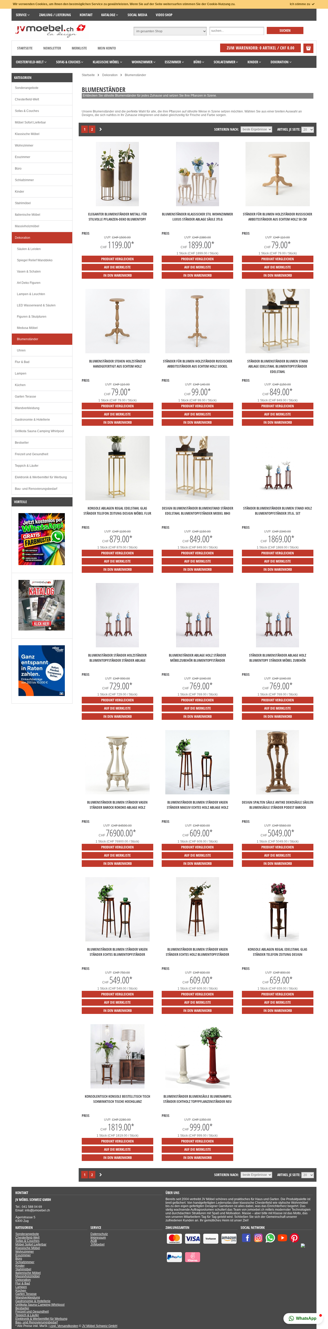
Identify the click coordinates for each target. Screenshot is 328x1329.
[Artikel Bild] (41, 564)
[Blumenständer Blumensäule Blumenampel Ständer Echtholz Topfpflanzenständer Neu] (197, 1087)
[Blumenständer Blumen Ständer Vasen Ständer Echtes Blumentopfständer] (117, 940)
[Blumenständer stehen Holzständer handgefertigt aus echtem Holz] (117, 352)
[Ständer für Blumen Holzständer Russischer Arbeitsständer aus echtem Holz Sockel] (197, 352)
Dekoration (22, 238)
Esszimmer (22, 157)
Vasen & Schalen (29, 271)
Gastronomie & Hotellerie (32, 419)
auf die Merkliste (117, 267)
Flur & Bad (22, 362)
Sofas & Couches (27, 111)
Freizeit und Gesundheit (31, 454)
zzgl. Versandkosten (64, 1326)
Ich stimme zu (300, 4)
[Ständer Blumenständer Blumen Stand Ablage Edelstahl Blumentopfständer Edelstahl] (277, 352)
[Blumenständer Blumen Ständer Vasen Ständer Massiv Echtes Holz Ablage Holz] (197, 793)
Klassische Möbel (27, 134)
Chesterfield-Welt (27, 99)
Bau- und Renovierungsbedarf (36, 489)
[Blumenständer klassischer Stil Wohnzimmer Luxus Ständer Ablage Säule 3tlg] (197, 205)
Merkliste (79, 48)
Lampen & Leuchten (31, 294)
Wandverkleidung (27, 408)
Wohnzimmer (24, 145)
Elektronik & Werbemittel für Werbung (41, 477)
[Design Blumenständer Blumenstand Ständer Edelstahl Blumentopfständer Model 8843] (197, 499)
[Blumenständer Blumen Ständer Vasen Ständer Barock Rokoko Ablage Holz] (117, 793)
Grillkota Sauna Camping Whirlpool (39, 431)
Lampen (20, 373)
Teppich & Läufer (26, 466)
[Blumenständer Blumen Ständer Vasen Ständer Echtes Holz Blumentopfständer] (197, 940)
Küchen (20, 385)
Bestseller (22, 442)
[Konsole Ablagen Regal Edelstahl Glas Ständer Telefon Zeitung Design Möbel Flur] (117, 499)
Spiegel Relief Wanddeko (35, 260)
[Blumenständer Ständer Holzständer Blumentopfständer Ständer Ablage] (117, 646)
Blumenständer (27, 339)
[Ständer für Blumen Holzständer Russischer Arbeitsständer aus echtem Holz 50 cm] (277, 205)
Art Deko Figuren (28, 283)
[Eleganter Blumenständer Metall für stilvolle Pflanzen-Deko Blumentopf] (117, 205)
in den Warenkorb (117, 275)
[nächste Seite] (100, 129)
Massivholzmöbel (27, 226)
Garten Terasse (25, 396)
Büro (18, 168)
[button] (303, 1318)
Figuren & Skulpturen (31, 316)
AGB (93, 1241)
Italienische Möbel (27, 214)
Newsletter (52, 48)
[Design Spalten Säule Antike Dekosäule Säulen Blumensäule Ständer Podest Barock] (277, 793)
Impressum (98, 1237)
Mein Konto (107, 48)
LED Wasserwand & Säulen (36, 305)
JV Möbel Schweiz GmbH (99, 1326)
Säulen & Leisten (29, 249)
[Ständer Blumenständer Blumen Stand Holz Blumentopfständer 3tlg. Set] (277, 499)
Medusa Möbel (27, 328)
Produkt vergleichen (117, 258)
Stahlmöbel (23, 203)
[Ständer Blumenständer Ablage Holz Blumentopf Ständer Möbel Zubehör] (277, 646)
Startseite (25, 48)
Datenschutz (99, 1234)
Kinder (19, 191)
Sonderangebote (26, 88)
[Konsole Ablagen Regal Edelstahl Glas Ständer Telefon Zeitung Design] (277, 940)
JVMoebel (97, 1244)
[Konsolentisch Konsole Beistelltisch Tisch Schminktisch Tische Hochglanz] (117, 1087)
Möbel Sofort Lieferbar (30, 122)
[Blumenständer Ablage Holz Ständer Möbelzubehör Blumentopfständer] (197, 646)
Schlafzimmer (24, 180)
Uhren (21, 350)
